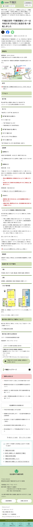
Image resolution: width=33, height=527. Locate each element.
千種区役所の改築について (12, 458)
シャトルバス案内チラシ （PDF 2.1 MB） (14, 249)
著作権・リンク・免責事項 (9, 514)
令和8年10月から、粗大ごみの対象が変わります (17, 380)
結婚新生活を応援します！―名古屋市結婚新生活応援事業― (17, 414)
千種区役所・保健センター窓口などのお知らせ (17, 461)
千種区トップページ (21, 9)
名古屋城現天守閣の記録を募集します (14, 425)
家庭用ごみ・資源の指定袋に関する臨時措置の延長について (17, 391)
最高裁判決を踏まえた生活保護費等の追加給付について (17, 385)
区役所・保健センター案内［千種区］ (19, 11)
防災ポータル (28, 5)
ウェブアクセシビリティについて (11, 516)
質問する (21, 525)
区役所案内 (9, 500)
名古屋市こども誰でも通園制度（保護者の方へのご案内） (17, 420)
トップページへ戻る (25, 437)
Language (29, 525)
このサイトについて (8, 509)
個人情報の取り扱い (8, 512)
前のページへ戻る (13, 437)
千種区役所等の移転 (10, 456)
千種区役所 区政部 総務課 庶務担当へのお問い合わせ (17, 361)
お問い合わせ (24, 500)
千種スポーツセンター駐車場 (14, 191)
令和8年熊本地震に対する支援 (12, 409)
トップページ (11, 9)
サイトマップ (6, 507)
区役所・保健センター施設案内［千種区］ (15, 453)
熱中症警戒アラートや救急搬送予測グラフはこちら (17, 430)
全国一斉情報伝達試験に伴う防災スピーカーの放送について (17, 397)
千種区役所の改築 (8, 328)
